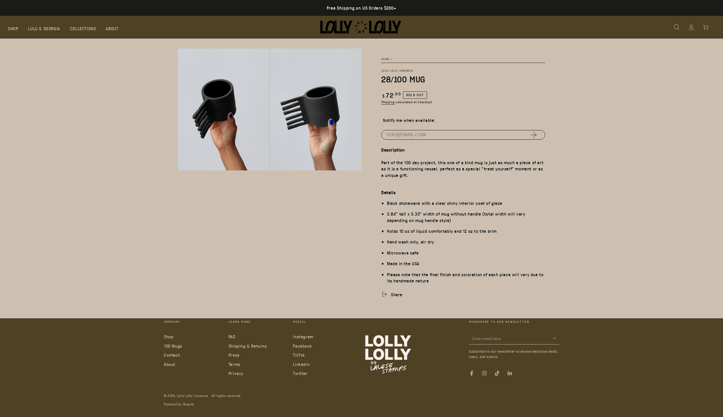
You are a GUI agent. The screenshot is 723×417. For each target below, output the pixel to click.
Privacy (235, 373)
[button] (676, 27)
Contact (172, 355)
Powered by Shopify (179, 404)
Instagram (303, 336)
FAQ (232, 336)
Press (233, 355)
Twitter (300, 373)
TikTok (299, 355)
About (169, 364)
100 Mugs (173, 346)
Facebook (302, 346)
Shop (168, 336)
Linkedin (301, 364)
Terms (234, 364)
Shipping (388, 102)
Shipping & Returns (247, 346)
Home (385, 59)
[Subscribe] (556, 338)
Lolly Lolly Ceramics (397, 70)
